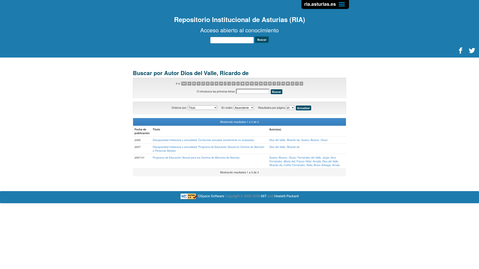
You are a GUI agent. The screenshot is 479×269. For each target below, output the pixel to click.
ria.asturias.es (320, 4)
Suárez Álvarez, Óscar (282, 157)
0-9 (184, 83)
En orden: (227, 107)
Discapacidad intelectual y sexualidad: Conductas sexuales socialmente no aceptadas (203, 140)
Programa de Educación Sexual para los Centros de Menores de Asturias (196, 157)
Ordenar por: (179, 107)
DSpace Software (211, 195)
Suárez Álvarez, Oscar (314, 140)
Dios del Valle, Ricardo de (284, 140)
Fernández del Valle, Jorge (313, 157)
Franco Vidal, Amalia (308, 161)
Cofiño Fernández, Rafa (298, 165)
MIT (264, 195)
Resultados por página (271, 107)
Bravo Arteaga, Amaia (327, 165)
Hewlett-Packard (286, 195)
